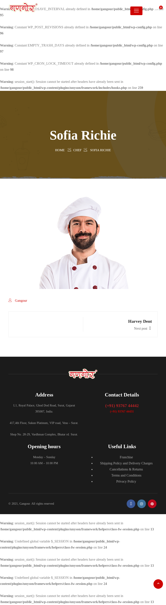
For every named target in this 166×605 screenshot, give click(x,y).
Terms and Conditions (126, 475)
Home (60, 150)
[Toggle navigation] (136, 10)
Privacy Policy (126, 481)
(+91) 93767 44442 (122, 405)
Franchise (126, 457)
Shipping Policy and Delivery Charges (126, 463)
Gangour (21, 300)
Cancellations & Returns (126, 469)
